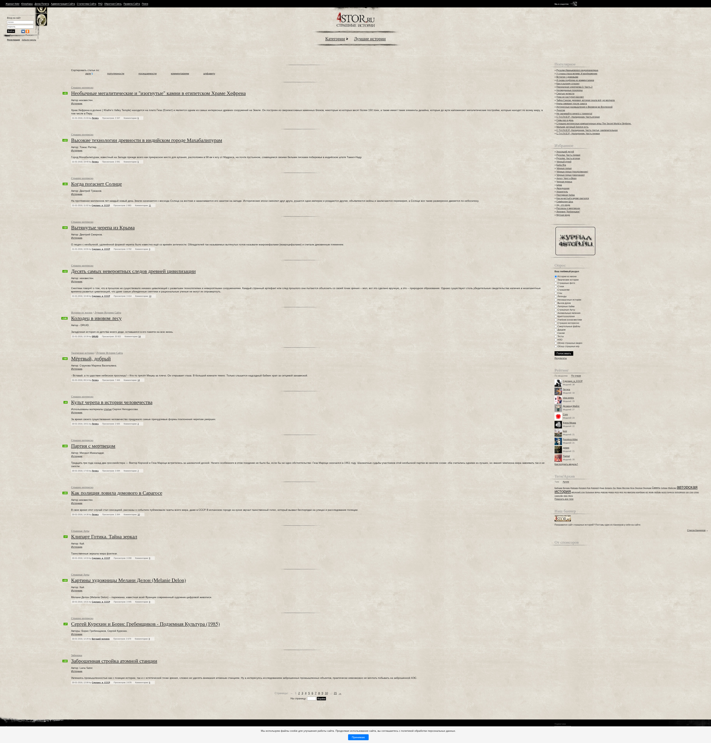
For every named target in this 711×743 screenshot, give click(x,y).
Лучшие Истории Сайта (107, 312)
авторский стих (578, 492)
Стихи (560, 286)
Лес (614, 488)
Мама (619, 488)
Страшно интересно (82, 87)
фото (570, 496)
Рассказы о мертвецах (568, 208)
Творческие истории (82, 353)
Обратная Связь (113, 4)
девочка (604, 492)
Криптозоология (566, 316)
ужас (565, 496)
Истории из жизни (81, 312)
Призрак (638, 488)
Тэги (557, 482)
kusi (565, 431)
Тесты (560, 336)
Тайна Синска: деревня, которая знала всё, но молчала (585, 100)
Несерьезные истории (569, 299)
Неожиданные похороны (569, 90)
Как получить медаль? (566, 464)
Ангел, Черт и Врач (566, 178)
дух (625, 492)
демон (611, 492)
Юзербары (27, 4)
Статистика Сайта (86, 4)
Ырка (559, 185)
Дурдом (561, 329)
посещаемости (147, 73)
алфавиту (209, 73)
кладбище (640, 492)
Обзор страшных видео (569, 343)
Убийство (672, 488)
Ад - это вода (563, 205)
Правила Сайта (131, 4)
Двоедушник (562, 188)
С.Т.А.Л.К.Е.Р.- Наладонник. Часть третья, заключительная (587, 130)
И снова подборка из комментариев (575, 80)
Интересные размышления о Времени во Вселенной (584, 107)
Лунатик (560, 110)
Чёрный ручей (563, 161)
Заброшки (76, 655)
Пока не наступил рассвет (570, 97)
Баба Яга (561, 165)
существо (559, 496)
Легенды (562, 296)
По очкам (576, 376)
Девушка (574, 488)
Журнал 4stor (12, 4)
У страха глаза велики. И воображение (576, 73)
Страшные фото (566, 283)
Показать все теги (564, 499)
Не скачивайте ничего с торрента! (574, 113)
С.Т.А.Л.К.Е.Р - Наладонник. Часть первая (578, 133)
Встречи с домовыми (567, 77)
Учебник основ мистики (569, 319)
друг (621, 492)
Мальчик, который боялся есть (572, 127)
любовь (657, 492)
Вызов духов (564, 303)
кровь (651, 492)
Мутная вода (563, 215)
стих (691, 492)
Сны (559, 293)
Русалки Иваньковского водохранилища (577, 70)
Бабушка (558, 488)
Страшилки (563, 290)
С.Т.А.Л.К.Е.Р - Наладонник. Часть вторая (578, 117)
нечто (664, 492)
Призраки (647, 488)
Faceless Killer (570, 439)
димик (566, 448)
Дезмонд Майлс (571, 406)
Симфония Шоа (564, 201)
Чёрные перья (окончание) (570, 175)
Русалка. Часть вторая (568, 158)
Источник (76, 103)
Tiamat (566, 456)
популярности (115, 73)
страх (696, 492)
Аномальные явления (568, 313)
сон (687, 492)
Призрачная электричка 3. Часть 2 (574, 87)
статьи (108, 409)
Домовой (595, 488)
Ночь (632, 488)
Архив (566, 482)
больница (589, 492)
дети (617, 492)
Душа (601, 488)
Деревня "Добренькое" (568, 211)
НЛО (559, 339)
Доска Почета (42, 4)
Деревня (582, 488)
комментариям (180, 73)
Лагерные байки (566, 306)
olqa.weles (568, 398)
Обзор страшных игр (568, 346)
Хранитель (562, 191)
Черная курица (564, 181)
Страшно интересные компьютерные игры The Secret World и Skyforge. (593, 123)
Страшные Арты (80, 531)
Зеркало (608, 488)
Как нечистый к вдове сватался (572, 198)
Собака (664, 488)
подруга (670, 492)
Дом (588, 488)
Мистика (626, 488)
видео (597, 492)
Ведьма (566, 488)
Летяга (95, 118)
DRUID (95, 336)
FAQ (100, 4)
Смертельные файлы (568, 326)
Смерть (656, 487)
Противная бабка (565, 195)
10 (326, 693)
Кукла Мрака (569, 423)
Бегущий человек (101, 639)
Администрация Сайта (63, 4)
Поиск (145, 4)
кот (646, 492)
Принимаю (358, 737)
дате (88, 73)
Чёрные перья (564, 168)
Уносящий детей (565, 151)
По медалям (561, 376)
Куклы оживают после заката (571, 103)
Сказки (561, 333)
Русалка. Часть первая (568, 155)
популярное (680, 492)
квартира (631, 492)
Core (565, 414)
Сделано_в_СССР (101, 205)
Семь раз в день (564, 120)
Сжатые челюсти (565, 93)
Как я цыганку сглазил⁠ (567, 83)
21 (335, 693)
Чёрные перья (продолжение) (572, 171)
